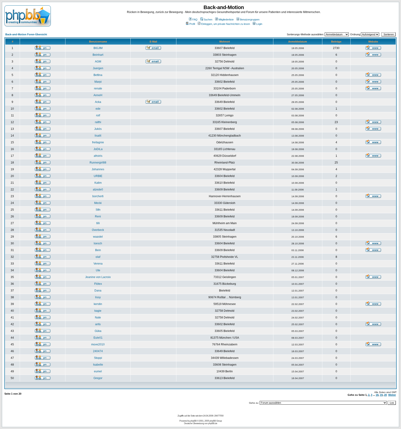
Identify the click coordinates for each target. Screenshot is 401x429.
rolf (98, 115)
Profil (192, 24)
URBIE (98, 176)
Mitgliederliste (226, 19)
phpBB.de (212, 423)
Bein (98, 250)
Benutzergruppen (249, 19)
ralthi (98, 122)
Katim (98, 182)
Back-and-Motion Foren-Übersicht (26, 34)
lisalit (98, 135)
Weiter (392, 394)
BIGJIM (98, 48)
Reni (98, 216)
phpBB (193, 420)
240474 (98, 351)
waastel (98, 236)
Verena (98, 263)
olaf (98, 257)
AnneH (98, 95)
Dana (97, 290)
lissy (98, 297)
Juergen (98, 68)
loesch (98, 243)
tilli (98, 223)
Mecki (98, 203)
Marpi (98, 81)
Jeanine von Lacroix (98, 277)
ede (98, 108)
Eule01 (98, 337)
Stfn (98, 209)
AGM (98, 61)
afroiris (98, 155)
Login (259, 24)
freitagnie (98, 142)
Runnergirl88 (98, 162)
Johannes (98, 169)
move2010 (98, 344)
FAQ (194, 19)
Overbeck (98, 230)
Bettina (98, 75)
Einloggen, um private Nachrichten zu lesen (225, 24)
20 (385, 394)
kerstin (98, 304)
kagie (97, 310)
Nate (98, 317)
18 (377, 394)
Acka (98, 102)
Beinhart (98, 54)
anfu (98, 324)
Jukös (98, 129)
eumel (98, 371)
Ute (98, 270)
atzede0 (98, 189)
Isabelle (98, 364)
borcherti (97, 196)
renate (98, 88)
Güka (98, 331)
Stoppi (98, 358)
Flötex (98, 283)
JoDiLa (98, 149)
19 (381, 394)
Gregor (98, 378)
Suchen (208, 19)
